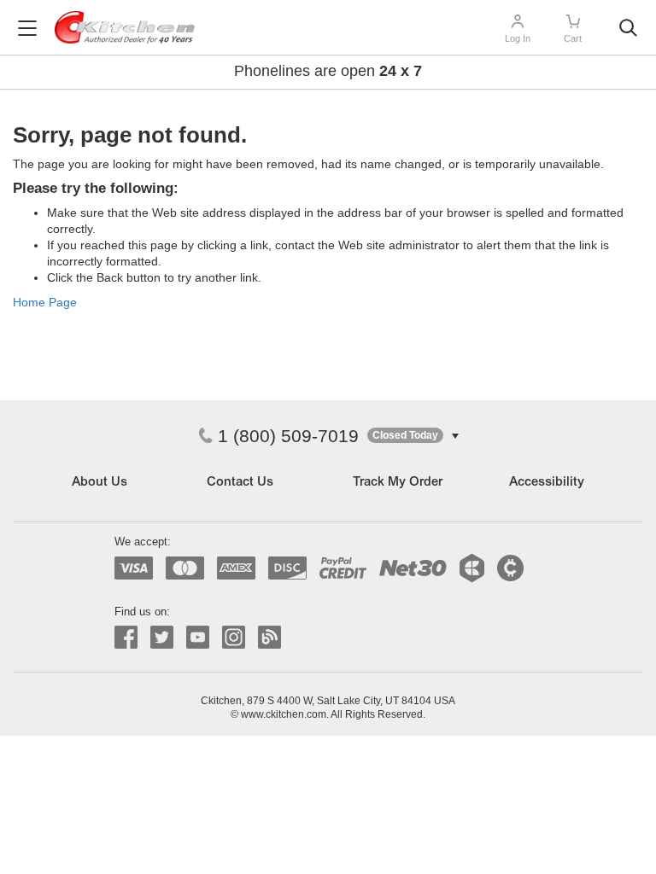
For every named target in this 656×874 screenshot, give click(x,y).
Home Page (45, 302)
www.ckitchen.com (283, 714)
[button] (413, 436)
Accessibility (546, 482)
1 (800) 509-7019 (288, 436)
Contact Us (240, 482)
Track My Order (397, 482)
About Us (99, 482)
